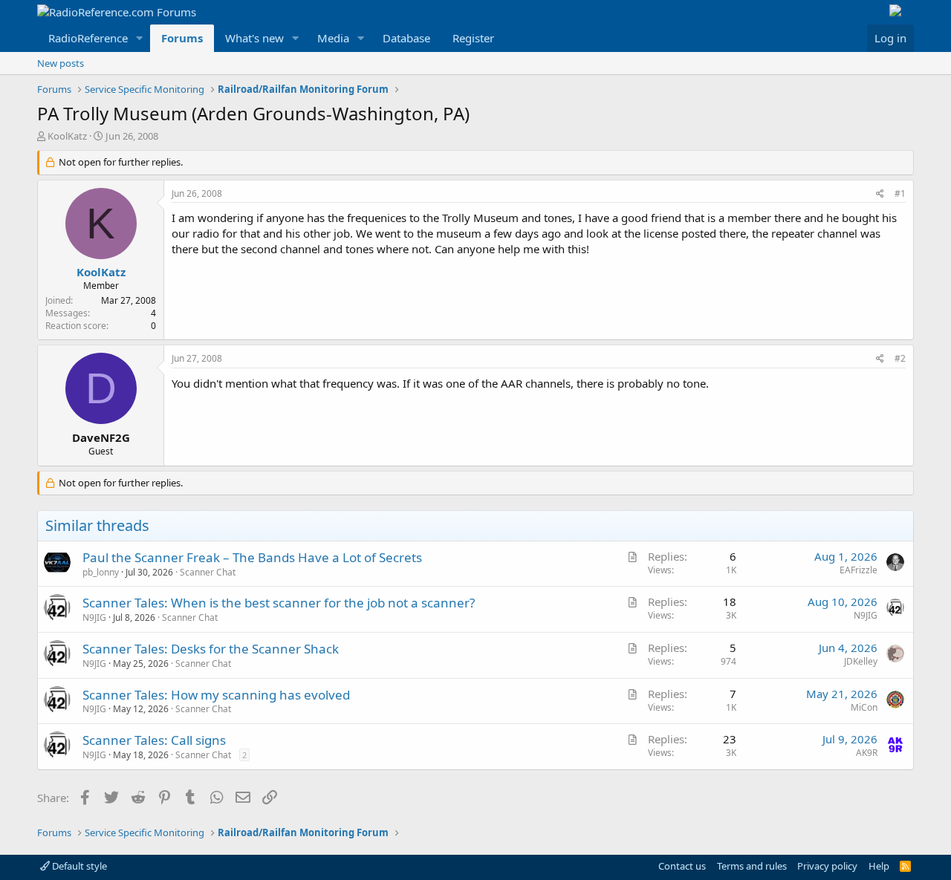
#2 (900, 358)
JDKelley (860, 661)
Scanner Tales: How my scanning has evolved (216, 694)
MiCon (864, 707)
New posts (60, 63)
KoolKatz (67, 136)
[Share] (880, 194)
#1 (900, 193)
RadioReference (88, 37)
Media (333, 37)
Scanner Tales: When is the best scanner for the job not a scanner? (278, 602)
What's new (254, 37)
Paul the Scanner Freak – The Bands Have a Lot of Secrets (252, 557)
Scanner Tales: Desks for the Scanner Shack (210, 648)
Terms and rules (752, 866)
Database (406, 37)
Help (879, 866)
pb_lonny (100, 572)
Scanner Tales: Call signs (154, 740)
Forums (182, 37)
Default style (78, 866)
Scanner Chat (208, 572)
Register (473, 37)
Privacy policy (827, 866)
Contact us (682, 866)
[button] (139, 38)
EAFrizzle (858, 570)
